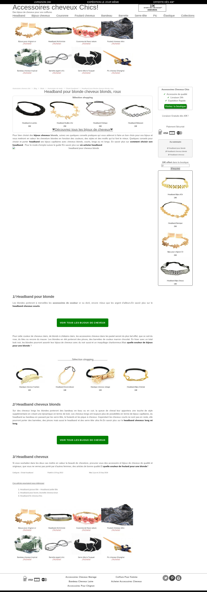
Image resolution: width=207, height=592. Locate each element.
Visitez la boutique (175, 106)
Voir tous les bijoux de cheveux (82, 323)
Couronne (62, 15)
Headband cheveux (177, 155)
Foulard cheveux (85, 15)
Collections (187, 15)
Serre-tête (141, 15)
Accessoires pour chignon (81, 586)
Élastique (169, 15)
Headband (19, 15)
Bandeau (106, 15)
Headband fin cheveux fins (31, 496)
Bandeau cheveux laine (81, 581)
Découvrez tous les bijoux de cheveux (82, 129)
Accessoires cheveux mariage (81, 577)
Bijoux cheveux (41, 15)
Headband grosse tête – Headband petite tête (39, 489)
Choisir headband (27, 472)
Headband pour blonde (177, 148)
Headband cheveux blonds (177, 151)
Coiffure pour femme (126, 577)
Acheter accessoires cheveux (126, 581)
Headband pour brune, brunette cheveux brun (39, 493)
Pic (155, 15)
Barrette (123, 15)
